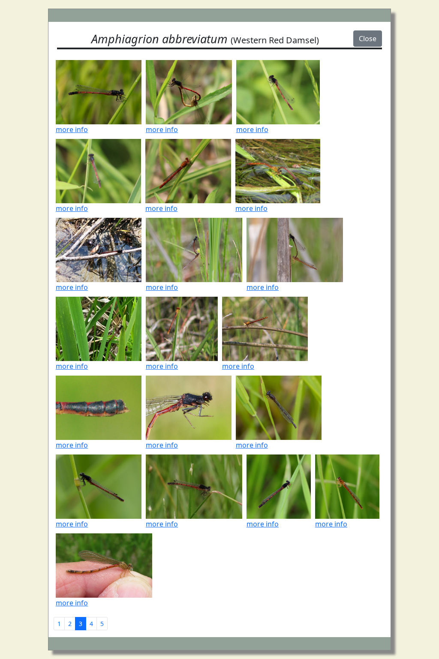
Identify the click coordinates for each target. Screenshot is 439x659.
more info (72, 129)
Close (367, 38)
